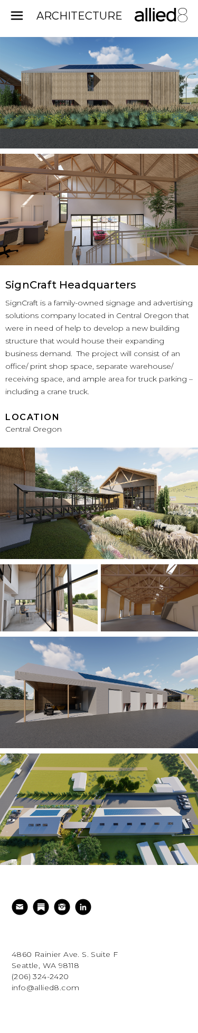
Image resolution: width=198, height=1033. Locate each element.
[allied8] (161, 21)
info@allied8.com (45, 987)
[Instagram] (63, 907)
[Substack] (42, 907)
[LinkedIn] (84, 907)
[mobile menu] (17, 16)
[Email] (21, 907)
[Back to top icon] (176, 1011)
